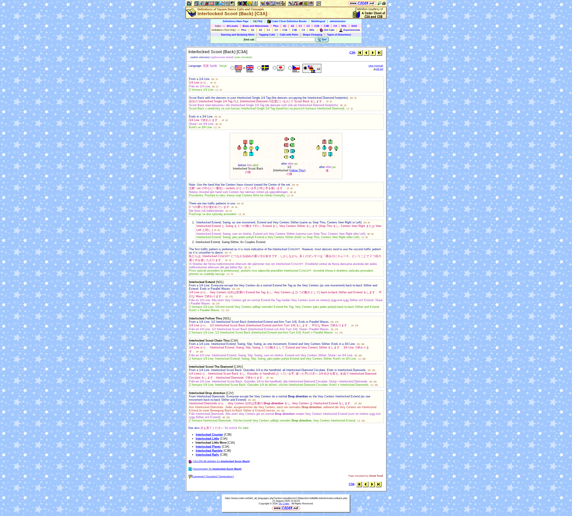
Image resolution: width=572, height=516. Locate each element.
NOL (344, 26)
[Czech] (293, 68)
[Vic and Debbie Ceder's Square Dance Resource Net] (362, 3)
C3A (316, 26)
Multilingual (318, 21)
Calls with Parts (289, 34)
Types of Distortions (339, 34)
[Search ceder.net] (379, 3)
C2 (308, 26)
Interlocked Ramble (209, 450)
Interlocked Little (207, 438)
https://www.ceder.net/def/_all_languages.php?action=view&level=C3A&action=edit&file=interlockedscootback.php (286, 498)
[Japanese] (278, 68)
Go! (324, 39)
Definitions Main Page (235, 21)
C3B (326, 26)
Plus (275, 26)
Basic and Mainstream (256, 26)
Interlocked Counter (209, 434)
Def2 (354, 26)
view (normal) (375, 65)
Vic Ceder (284, 503)
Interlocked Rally (207, 454)
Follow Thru (296, 170)
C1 (300, 26)
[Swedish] (263, 68)
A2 (292, 26)
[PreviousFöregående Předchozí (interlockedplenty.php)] (366, 52)
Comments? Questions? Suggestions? (213, 476)
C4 (335, 26)
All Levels (232, 26)
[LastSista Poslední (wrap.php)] (379, 52)
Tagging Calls (267, 34)
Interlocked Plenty (208, 446)
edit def (379, 69)
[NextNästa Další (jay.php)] (373, 52)
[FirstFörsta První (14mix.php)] (360, 52)
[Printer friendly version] (384, 3)
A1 (284, 26)
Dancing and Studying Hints (237, 34)
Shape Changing (312, 34)
